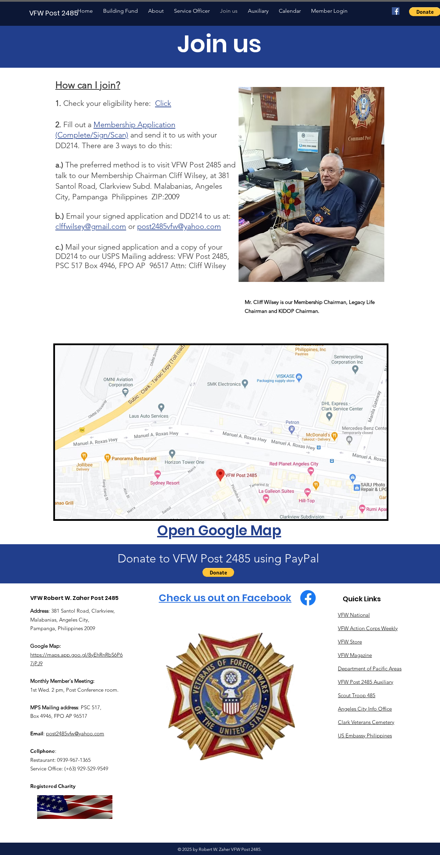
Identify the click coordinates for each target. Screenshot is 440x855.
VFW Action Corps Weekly (368, 628)
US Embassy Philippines (365, 735)
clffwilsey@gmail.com (90, 226)
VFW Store (350, 641)
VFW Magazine (355, 655)
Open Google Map (219, 530)
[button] (218, 572)
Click (163, 103)
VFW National (354, 615)
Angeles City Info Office (365, 708)
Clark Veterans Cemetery (366, 722)
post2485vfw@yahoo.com (179, 226)
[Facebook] (395, 11)
